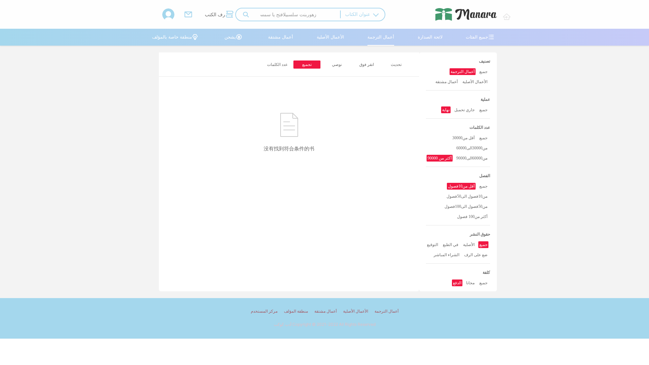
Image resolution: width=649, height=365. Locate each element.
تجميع (307, 64)
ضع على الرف (475, 254)
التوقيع (432, 244)
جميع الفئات (480, 37)
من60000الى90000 (471, 158)
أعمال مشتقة (280, 37)
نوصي (337, 64)
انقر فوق (366, 64)
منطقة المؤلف (296, 311)
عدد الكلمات (277, 64)
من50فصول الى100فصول (465, 206)
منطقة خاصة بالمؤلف (175, 37)
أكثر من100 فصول (472, 216)
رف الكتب (219, 14)
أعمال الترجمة (380, 37)
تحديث (396, 64)
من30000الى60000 (471, 148)
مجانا (470, 283)
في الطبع (450, 244)
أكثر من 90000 (440, 158)
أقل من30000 (463, 138)
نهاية (446, 109)
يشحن (233, 37)
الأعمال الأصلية (330, 37)
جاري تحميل (464, 109)
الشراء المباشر (446, 254)
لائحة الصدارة (430, 37)
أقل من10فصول (461, 186)
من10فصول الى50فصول (467, 196)
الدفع (457, 283)
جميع (483, 71)
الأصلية (469, 244)
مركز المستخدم (264, 311)
